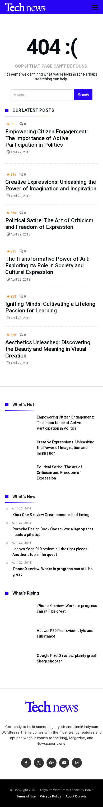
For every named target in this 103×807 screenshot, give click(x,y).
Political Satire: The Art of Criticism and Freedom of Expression (49, 223)
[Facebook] (26, 763)
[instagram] (77, 763)
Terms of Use (26, 796)
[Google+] (51, 763)
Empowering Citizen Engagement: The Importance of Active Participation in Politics (46, 138)
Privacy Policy (50, 796)
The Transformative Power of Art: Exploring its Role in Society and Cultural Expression (47, 265)
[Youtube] (64, 763)
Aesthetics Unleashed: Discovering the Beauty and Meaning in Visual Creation (47, 349)
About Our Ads (76, 796)
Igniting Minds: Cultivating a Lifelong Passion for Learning (50, 307)
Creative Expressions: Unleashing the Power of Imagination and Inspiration (50, 185)
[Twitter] (39, 763)
